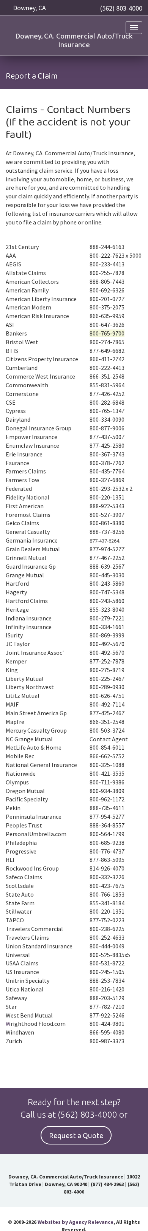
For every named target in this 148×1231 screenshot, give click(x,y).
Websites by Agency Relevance (75, 1222)
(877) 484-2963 (107, 1184)
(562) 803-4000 (121, 8)
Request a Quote (76, 1136)
